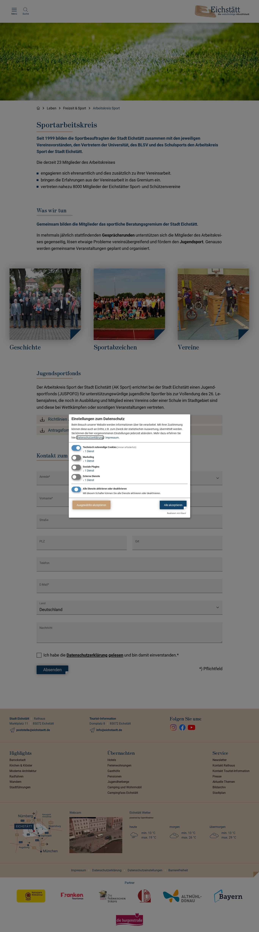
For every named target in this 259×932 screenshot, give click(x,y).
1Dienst (88, 451)
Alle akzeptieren (173, 504)
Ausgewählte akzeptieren (91, 504)
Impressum (112, 437)
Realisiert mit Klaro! (176, 513)
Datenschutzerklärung (90, 437)
